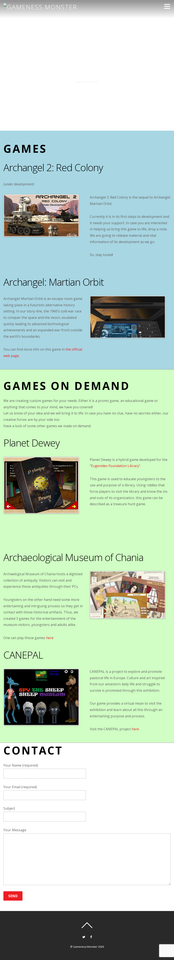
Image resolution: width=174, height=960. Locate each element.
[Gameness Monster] (40, 7)
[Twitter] (83, 937)
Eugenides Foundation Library (115, 465)
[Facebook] (91, 937)
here (49, 637)
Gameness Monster (85, 947)
